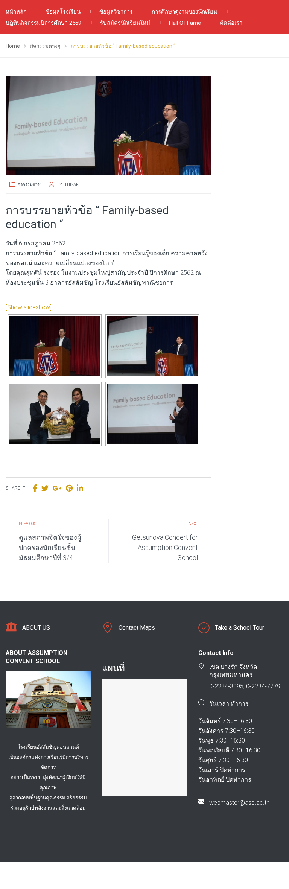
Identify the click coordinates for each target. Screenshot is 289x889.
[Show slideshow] (29, 307)
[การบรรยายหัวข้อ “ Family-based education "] (108, 125)
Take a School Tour (239, 627)
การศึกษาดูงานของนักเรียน (184, 11)
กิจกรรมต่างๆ (29, 184)
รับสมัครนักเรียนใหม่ (125, 23)
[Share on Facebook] (35, 488)
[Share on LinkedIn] (80, 488)
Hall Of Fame (185, 23)
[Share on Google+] (57, 488)
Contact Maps (137, 627)
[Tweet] (45, 488)
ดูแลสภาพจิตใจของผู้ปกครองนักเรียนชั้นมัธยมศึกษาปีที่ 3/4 (50, 547)
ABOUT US (36, 627)
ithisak (71, 184)
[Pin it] (69, 488)
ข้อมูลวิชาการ (116, 11)
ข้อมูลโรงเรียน (63, 11)
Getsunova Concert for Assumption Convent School (165, 547)
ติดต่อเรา (231, 23)
